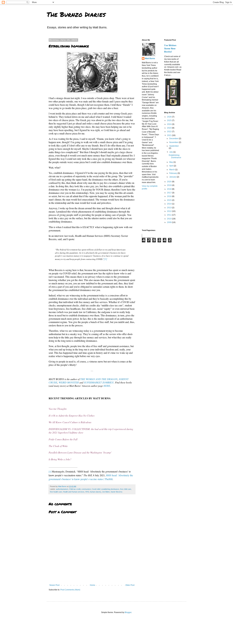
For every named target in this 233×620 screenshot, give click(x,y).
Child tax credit (75, 489)
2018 (169, 189)
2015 (169, 200)
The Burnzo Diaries (76, 14)
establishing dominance (110, 489)
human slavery (95, 492)
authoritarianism (62, 489)
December (174, 138)
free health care (56, 492)
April (171, 166)
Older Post (129, 585)
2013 (169, 208)
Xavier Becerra (116, 492)
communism (86, 489)
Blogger (128, 612)
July (171, 152)
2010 (169, 219)
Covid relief (96, 489)
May (171, 162)
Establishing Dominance (175, 156)
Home (92, 585)
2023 (169, 128)
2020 (169, 182)
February (173, 173)
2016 (169, 196)
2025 (169, 120)
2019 (169, 185)
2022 (169, 131)
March (172, 169)
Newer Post (54, 585)
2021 (169, 135)
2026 (169, 117)
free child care (125, 489)
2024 (169, 124)
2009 (169, 222)
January (173, 177)
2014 (169, 204)
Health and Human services (73, 492)
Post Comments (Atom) (70, 590)
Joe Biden (106, 492)
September (174, 146)
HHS (87, 492)
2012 (169, 211)
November (174, 142)
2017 (169, 193)
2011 (169, 215)
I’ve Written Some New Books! (170, 48)
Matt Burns (150, 58)
